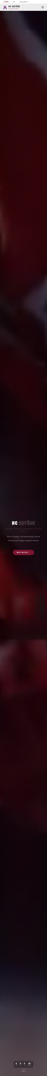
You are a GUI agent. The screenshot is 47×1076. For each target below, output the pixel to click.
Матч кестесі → (23, 552)
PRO (6, 2)
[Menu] (42, 7)
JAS (14, 2)
